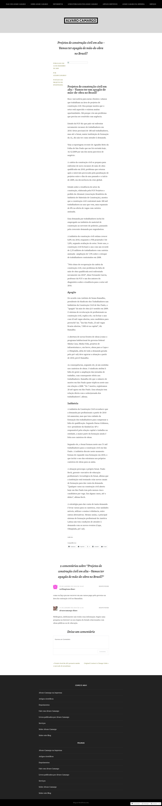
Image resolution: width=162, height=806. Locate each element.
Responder (104, 586)
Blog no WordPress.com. (81, 803)
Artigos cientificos (110, 4)
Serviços (153, 4)
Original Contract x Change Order (96, 663)
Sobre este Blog (45, 735)
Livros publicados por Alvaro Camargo (83, 4)
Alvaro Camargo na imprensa (133, 4)
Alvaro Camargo (81, 20)
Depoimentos (58, 4)
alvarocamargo (59, 75)
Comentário (102, 651)
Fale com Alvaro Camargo (16, 4)
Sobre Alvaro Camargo (39, 4)
